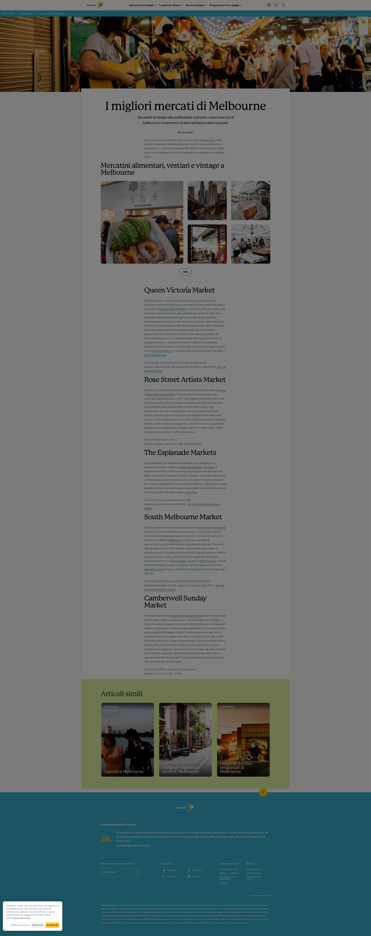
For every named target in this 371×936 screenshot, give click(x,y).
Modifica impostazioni (20, 925)
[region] (32, 916)
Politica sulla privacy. (21, 918)
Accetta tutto (52, 925)
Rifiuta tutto (37, 925)
